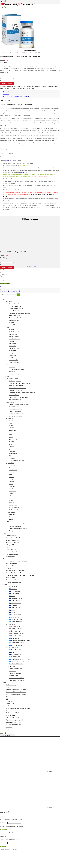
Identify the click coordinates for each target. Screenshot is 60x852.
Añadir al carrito (7, 83)
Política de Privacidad (15, 673)
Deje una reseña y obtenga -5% (14, 720)
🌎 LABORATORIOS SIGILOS (16, 619)
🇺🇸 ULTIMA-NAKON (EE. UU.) (16, 628)
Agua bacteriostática (15, 526)
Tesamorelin (12, 498)
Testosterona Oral (14, 320)
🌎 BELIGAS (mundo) (15, 614)
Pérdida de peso (10, 353)
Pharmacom (13, 52)
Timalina (11, 502)
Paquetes (5, 559)
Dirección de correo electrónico (9, 839)
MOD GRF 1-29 (13, 470)
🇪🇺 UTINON (12, 610)
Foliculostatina (13, 439)
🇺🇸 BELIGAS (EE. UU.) (15, 626)
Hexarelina (12, 451)
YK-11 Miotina (12, 350)
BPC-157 (11, 427)
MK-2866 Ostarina (14, 336)
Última (25, 172)
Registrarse (12, 833)
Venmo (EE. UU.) (10, 703)
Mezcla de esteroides (40, 86)
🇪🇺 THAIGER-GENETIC (15, 603)
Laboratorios (6, 52)
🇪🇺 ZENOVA (12, 612)
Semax (11, 493)
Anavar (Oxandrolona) (15, 306)
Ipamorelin (12, 458)
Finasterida (12, 367)
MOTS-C (11, 472)
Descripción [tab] (6, 92)
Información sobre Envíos (16, 668)
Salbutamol (12, 357)
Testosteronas (10, 402)
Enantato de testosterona (16, 411)
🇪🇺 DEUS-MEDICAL (14, 593)
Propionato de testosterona (16, 413)
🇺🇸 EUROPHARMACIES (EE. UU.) (17, 633)
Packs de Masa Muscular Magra (14, 572)
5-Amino (11, 420)
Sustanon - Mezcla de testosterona (16, 88)
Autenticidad (12, 671)
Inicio (1, 52)
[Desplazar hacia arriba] (1, 287)
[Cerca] (0, 272)
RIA (7, 699)
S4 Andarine (12, 346)
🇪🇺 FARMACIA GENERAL (15, 598)
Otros (7, 521)
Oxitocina (11, 477)
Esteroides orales (10, 301)
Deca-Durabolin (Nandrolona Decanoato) (20, 383)
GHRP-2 (11, 444)
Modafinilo (12, 371)
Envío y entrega (10, 666)
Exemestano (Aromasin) (12, 542)
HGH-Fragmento (13, 453)
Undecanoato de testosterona (17, 416)
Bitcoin (8, 687)
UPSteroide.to (33, 266)
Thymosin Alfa (13, 505)
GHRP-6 (11, 446)
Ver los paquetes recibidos (16, 678)
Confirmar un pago (11, 685)
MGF (10, 467)
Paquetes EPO (10, 565)
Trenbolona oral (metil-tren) (16, 318)
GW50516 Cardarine (14, 332)
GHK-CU (11, 442)
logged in (9, 160)
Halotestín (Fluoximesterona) (17, 311)
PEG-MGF (11, 479)
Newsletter (9, 727)
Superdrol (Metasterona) (15, 315)
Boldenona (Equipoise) (15, 381)
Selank (11, 488)
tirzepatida (12, 500)
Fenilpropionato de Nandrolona (17, 388)
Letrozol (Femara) (11, 549)
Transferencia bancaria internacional (16, 694)
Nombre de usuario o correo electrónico (11, 819)
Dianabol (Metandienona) (16, 308)
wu (7, 696)
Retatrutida (12, 486)
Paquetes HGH (10, 568)
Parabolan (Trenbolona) (15, 390)
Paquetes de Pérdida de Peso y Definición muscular (20, 575)
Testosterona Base (14, 406)
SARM (7, 327)
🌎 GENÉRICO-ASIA (14, 617)
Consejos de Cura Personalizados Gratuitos (18, 708)
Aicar (10, 423)
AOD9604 (11, 425)
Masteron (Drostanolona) (16, 385)
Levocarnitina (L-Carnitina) (16, 460)
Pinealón (11, 481)
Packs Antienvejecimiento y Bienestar (16, 561)
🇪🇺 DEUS (11, 652)
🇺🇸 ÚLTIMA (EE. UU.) (14, 631)
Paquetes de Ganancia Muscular (15, 570)
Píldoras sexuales (14, 374)
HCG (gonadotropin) (11, 545)
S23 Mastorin (12, 343)
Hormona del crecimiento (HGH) (17, 524)
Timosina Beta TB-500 (15, 507)
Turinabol (11, 322)
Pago (4, 682)
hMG (7, 547)
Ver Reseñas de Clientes (12, 717)
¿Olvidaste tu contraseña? (16, 826)
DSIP (10, 435)
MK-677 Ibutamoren (14, 339)
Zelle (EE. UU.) (10, 701)
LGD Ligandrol (13, 334)
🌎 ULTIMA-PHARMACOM (16, 621)
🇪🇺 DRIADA (12, 596)
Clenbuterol (12, 355)
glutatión (11, 449)
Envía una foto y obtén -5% (16, 680)
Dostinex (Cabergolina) (12, 540)
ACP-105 (11, 329)
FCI (10, 456)
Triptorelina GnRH (14, 509)
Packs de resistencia (11, 563)
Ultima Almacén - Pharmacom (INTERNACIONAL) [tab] (16, 96)
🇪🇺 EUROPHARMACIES (15, 591)
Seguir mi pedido (14, 675)
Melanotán (12, 465)
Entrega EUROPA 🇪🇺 (11, 586)
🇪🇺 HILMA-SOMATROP (15, 600)
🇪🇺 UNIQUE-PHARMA (15, 607)
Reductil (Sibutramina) (15, 362)
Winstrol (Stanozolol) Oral (16, 325)
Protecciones (6, 533)
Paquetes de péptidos (12, 580)
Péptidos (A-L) (10, 418)
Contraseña (3, 822)
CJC (10, 432)
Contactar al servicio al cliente (14, 713)
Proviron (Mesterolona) (12, 554)
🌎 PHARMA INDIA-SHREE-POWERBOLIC (20, 640)
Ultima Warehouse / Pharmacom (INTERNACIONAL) (20, 86)
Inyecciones (6, 376)
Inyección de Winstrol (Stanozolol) (18, 397)
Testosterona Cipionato (15, 409)
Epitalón (11, 437)
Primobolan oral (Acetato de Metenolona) (20, 313)
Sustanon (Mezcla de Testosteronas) (19, 404)
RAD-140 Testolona (14, 341)
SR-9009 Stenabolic (14, 348)
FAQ (7, 710)
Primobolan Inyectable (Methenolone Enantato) (22, 392)
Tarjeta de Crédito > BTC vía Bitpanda (16, 689)
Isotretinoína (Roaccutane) (16, 369)
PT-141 (11, 484)
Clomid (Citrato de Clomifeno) (14, 538)
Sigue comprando (5, 283)
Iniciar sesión (3, 829)
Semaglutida (12, 491)
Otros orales (9, 364)
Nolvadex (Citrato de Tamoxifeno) (15, 552)
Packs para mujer (11, 577)
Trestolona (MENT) (14, 395)
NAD (10, 474)
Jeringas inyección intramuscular (18, 528)
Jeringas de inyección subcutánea (18, 531)
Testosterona (30, 88)
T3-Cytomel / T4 (13, 360)
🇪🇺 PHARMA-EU (13, 605)
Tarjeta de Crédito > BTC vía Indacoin (16, 692)
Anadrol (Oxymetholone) (15, 303)
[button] (30, 791)
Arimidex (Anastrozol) (12, 535)
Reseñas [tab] (6, 94)
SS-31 (11, 495)
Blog (7, 729)
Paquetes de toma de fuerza (14, 582)
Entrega (5, 584)
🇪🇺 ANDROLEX (13, 589)
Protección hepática (11, 556)
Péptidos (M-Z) (10, 463)
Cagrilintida (12, 430)
